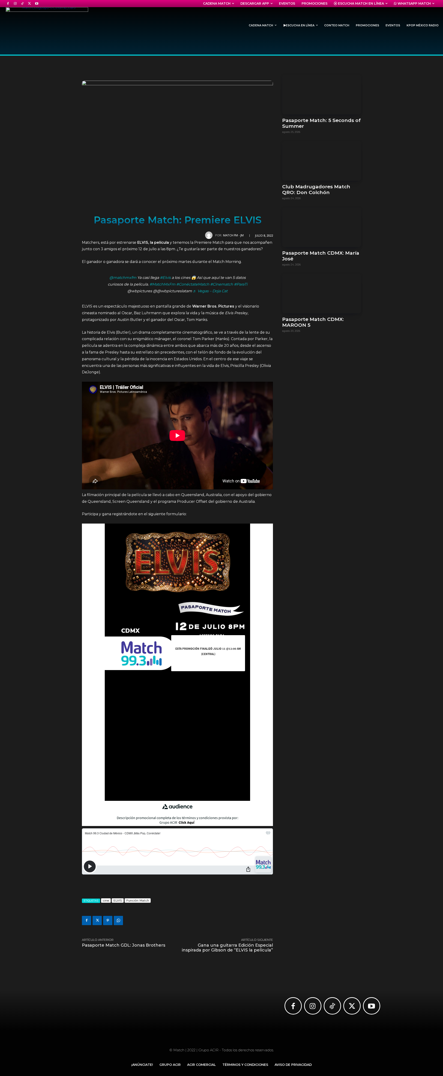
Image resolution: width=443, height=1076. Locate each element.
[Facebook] (8, 3)
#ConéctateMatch (192, 284)
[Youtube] (36, 3)
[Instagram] (15, 3)
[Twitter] (29, 3)
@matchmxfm (122, 277)
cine (106, 900)
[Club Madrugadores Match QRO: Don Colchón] (321, 161)
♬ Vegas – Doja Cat (210, 291)
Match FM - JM (233, 235)
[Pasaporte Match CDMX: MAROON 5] (321, 293)
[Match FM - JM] (210, 235)
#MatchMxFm (162, 284)
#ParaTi (240, 284)
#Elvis (165, 277)
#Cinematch (221, 284)
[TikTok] (22, 3)
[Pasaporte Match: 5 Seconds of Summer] (321, 94)
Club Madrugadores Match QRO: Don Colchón (316, 189)
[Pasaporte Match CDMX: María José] (321, 227)
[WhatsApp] (118, 920)
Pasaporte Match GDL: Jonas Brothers (123, 945)
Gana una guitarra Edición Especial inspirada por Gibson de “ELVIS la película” (227, 948)
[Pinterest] (107, 920)
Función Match (137, 900)
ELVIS (117, 900)
